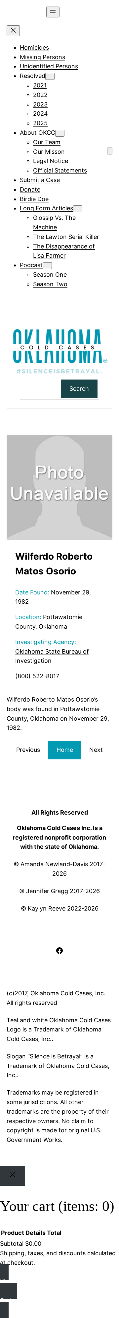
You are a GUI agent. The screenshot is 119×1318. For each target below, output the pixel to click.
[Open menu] (53, 12)
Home (65, 749)
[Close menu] (13, 30)
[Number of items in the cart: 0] (109, 151)
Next (96, 749)
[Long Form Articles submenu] (77, 208)
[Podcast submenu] (47, 265)
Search (79, 388)
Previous (28, 749)
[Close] (12, 1176)
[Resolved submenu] (50, 76)
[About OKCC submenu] (59, 133)
